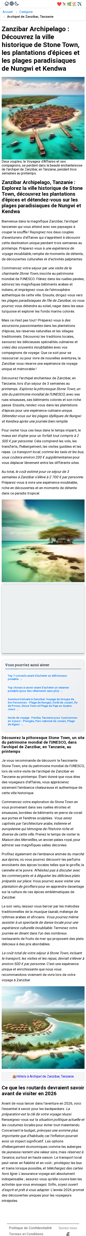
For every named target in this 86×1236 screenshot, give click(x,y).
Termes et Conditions (26, 1234)
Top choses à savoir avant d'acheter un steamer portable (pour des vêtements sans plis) (38, 689)
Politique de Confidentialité (30, 1228)
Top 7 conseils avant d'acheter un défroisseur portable (37, 677)
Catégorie (26, 12)
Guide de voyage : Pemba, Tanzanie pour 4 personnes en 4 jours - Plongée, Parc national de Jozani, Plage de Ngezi (42, 721)
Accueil (8, 12)
